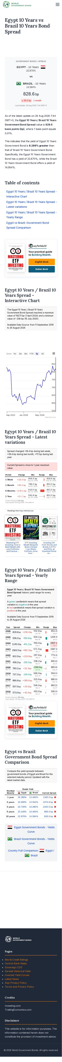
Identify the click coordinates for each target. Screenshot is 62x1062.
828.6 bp (49, 816)
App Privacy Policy (16, 982)
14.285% (33, 807)
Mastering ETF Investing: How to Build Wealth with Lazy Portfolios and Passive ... (12, 547)
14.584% (33, 816)
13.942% (33, 802)
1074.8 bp (48, 802)
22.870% (22, 816)
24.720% (22, 807)
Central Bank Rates (16, 963)
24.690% (22, 802)
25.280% (22, 797)
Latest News (12, 979)
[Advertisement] (31, 47)
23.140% (22, 811)
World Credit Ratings (16, 959)
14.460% (33, 811)
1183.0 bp (48, 797)
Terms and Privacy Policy (19, 986)
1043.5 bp (48, 807)
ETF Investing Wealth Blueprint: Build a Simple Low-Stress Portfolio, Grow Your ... (31, 548)
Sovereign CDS (13, 967)
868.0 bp (49, 811)
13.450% (33, 797)
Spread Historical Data (17, 971)
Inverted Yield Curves (17, 975)
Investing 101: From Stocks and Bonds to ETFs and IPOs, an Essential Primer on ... (49, 548)
